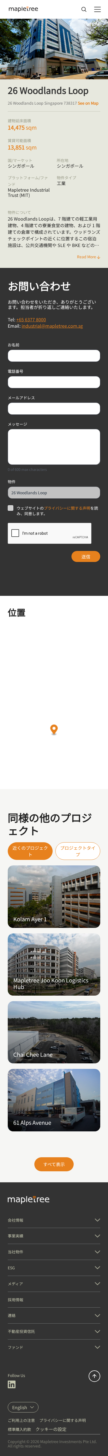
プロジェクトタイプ (78, 851)
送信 (85, 556)
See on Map (88, 103)
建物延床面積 (19, 120)
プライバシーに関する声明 (67, 508)
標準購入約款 (19, 1429)
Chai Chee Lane (33, 1054)
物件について (19, 212)
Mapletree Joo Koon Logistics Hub (50, 983)
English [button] (19, 1407)
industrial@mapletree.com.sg (52, 325)
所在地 (62, 160)
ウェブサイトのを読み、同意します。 (57, 510)
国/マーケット (20, 160)
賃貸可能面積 (19, 140)
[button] (54, 730)
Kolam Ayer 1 (30, 919)
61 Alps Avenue (32, 1122)
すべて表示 (54, 1164)
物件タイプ (66, 177)
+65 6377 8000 (31, 319)
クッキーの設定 (50, 1429)
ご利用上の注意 (21, 1420)
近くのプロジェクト (30, 851)
